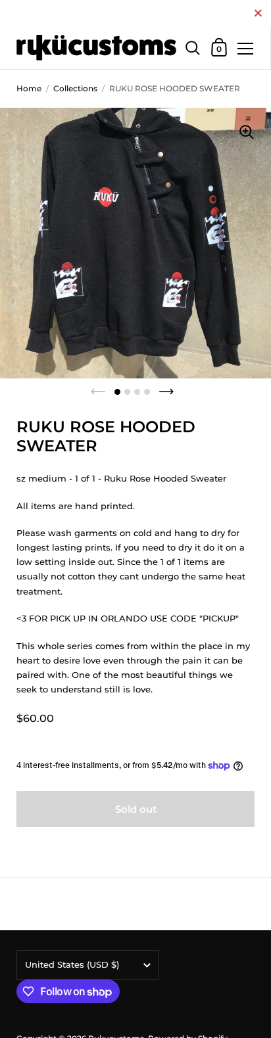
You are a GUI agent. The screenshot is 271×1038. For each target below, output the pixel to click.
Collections (75, 88)
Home (28, 88)
